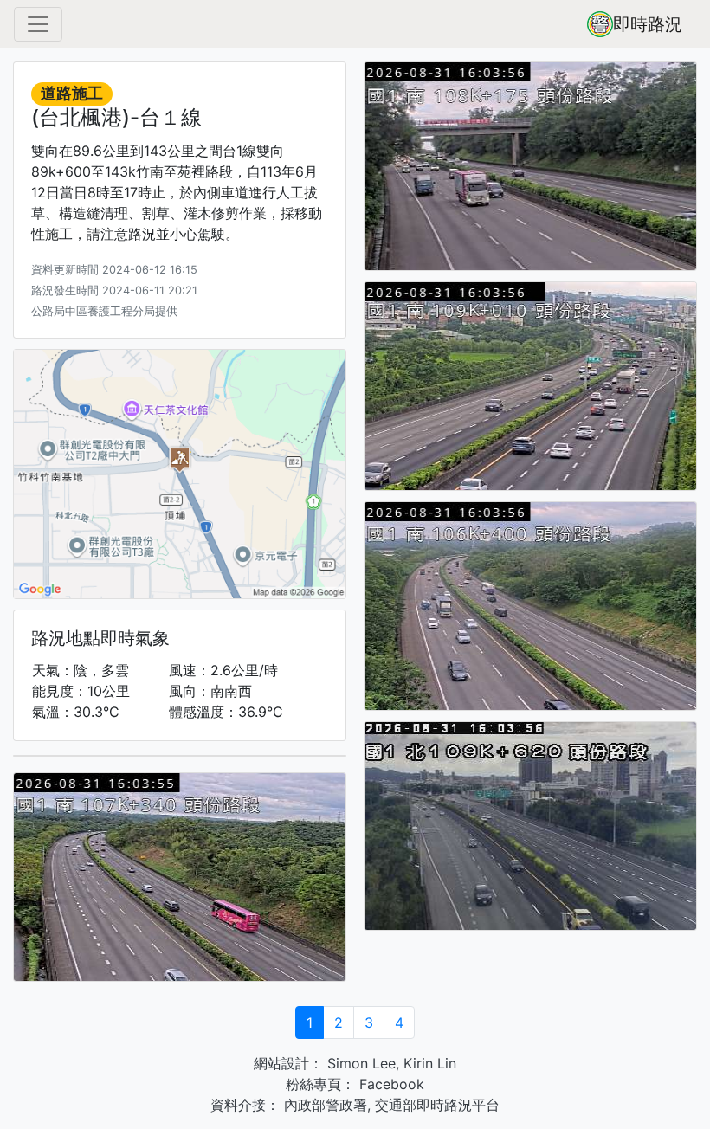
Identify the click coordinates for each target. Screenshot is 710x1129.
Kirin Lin (429, 1063)
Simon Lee (359, 1063)
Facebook (389, 1084)
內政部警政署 (323, 1104)
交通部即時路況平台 (437, 1104)
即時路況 (647, 24)
